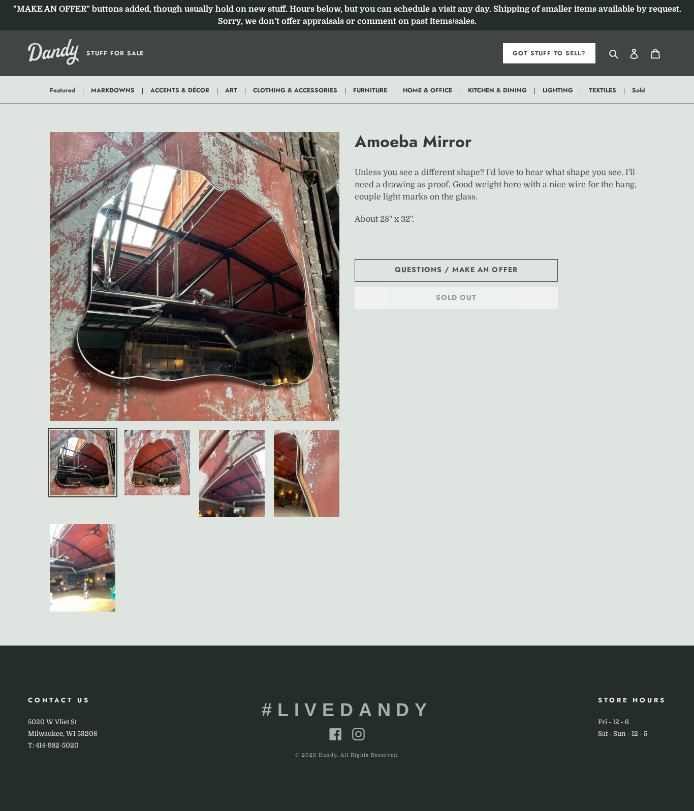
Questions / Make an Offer (456, 269)
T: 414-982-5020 (53, 745)
